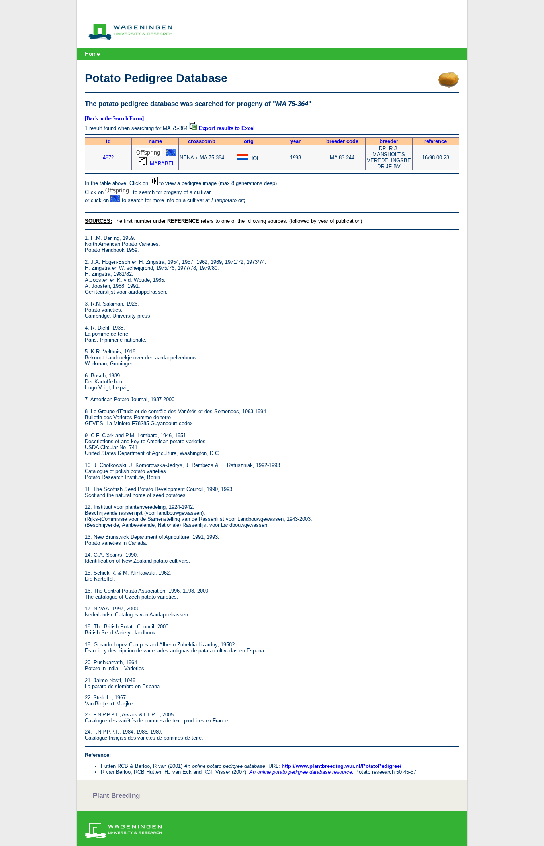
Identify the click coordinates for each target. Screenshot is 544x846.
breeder (389, 141)
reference (435, 141)
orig (249, 141)
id (108, 141)
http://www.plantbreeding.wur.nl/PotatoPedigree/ (341, 766)
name (155, 141)
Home (92, 54)
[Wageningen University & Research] (130, 38)
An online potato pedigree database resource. (301, 772)
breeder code (342, 141)
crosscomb (201, 141)
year (295, 141)
